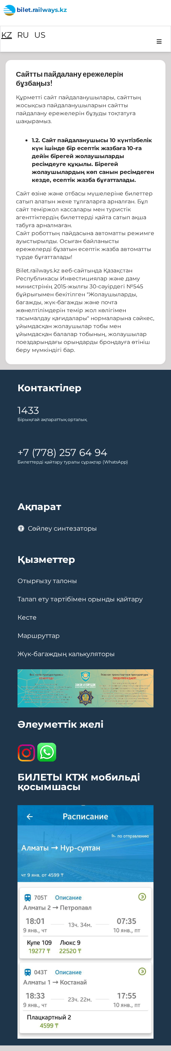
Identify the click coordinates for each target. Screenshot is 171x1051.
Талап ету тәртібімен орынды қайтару (80, 599)
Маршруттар (38, 636)
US (39, 35)
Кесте (27, 617)
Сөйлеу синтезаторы (61, 528)
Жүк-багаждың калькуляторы (66, 654)
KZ (6, 35)
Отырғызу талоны (47, 581)
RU (23, 35)
